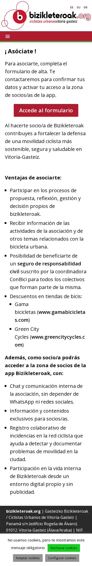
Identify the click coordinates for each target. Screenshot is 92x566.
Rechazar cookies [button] (64, 548)
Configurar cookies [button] (62, 558)
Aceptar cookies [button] (28, 558)
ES (71, 7)
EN (85, 7)
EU (78, 7)
